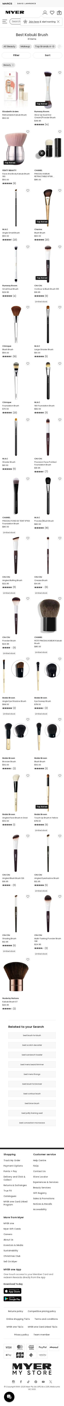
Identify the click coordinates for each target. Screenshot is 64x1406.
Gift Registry (40, 1193)
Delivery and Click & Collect (14, 1178)
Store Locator (40, 1176)
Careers (8, 1234)
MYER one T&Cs (15, 1326)
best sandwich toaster (32, 1055)
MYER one (9, 1223)
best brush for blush (32, 1035)
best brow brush (32, 1103)
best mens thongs (32, 1074)
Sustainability (11, 1250)
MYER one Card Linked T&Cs (42, 1326)
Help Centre (39, 1160)
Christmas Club (12, 1256)
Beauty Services (42, 1187)
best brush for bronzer (32, 1084)
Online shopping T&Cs (18, 1319)
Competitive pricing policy (42, 1311)
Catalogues (10, 1196)
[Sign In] (45, 12)
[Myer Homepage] (14, 14)
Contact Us (39, 1171)
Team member (41, 1334)
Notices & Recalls (42, 1203)
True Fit (8, 1190)
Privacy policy (21, 1334)
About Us (8, 1239)
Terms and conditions (46, 1319)
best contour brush (32, 1093)
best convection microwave (32, 1123)
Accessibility (40, 1209)
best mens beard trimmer (32, 1064)
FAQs (36, 1165)
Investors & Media (13, 1245)
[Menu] (4, 21)
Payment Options (13, 1165)
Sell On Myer (10, 1261)
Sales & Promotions (43, 1198)
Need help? (9, 1397)
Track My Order (12, 1160)
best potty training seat (32, 1113)
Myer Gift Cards (12, 1228)
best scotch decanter (32, 1045)
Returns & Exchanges (15, 1185)
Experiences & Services (45, 1182)
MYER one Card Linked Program (15, 1203)
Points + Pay (10, 1171)
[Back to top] (58, 1400)
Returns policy (15, 1311)
